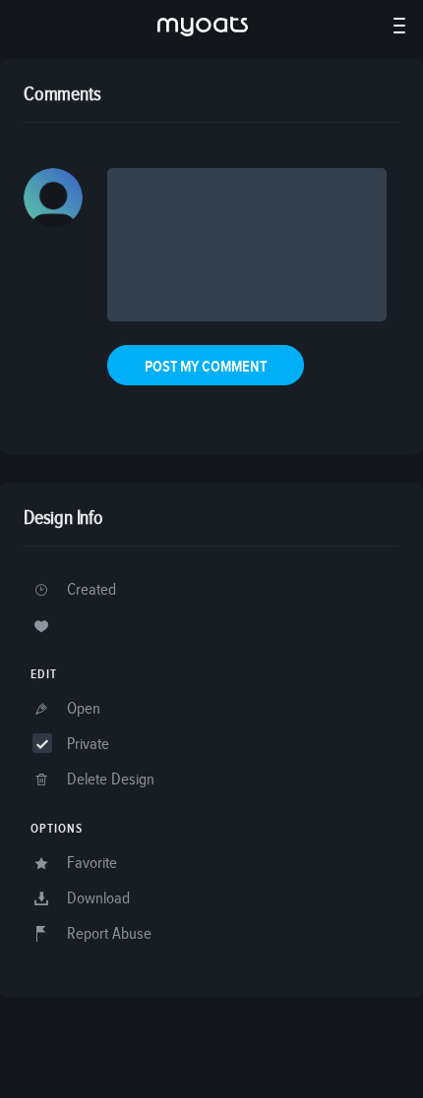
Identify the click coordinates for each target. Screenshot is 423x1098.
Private (88, 744)
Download (98, 899)
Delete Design (110, 780)
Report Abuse (109, 934)
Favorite (92, 863)
